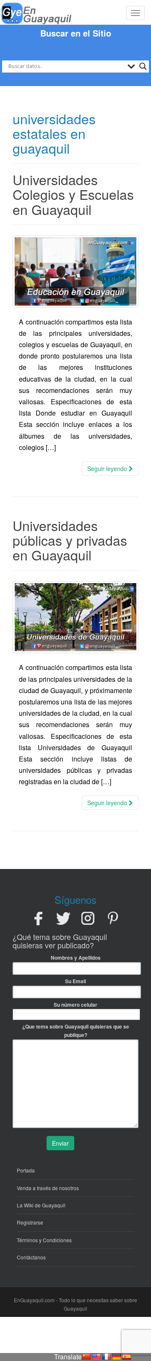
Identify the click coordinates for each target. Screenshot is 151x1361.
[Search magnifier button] (143, 66)
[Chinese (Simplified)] (86, 1357)
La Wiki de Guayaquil (41, 1205)
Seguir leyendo (108, 468)
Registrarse (30, 1222)
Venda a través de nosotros (48, 1187)
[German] (116, 1357)
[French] (106, 1357)
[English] (96, 1357)
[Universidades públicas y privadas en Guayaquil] (75, 617)
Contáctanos (31, 1257)
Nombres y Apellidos (76, 957)
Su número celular (75, 1004)
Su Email (75, 981)
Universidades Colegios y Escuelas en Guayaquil (73, 194)
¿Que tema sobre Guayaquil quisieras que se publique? (75, 1031)
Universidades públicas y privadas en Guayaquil (70, 540)
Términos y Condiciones (44, 1239)
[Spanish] (126, 1357)
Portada (26, 1170)
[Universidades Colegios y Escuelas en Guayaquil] (75, 271)
